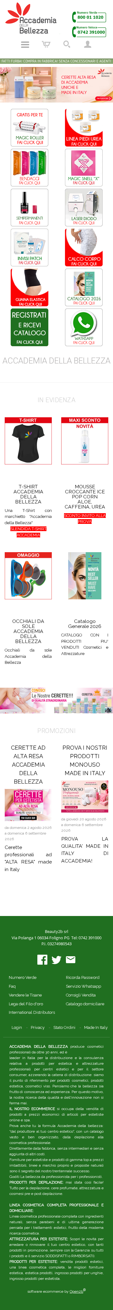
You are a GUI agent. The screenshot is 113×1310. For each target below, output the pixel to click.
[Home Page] (56, 19)
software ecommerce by (56, 1291)
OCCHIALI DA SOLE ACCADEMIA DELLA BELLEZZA (28, 631)
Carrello (46, 45)
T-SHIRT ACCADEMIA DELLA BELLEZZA (28, 494)
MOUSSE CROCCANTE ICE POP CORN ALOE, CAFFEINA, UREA (85, 497)
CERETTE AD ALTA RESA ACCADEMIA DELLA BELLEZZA (28, 764)
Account (87, 45)
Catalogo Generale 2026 (84, 623)
